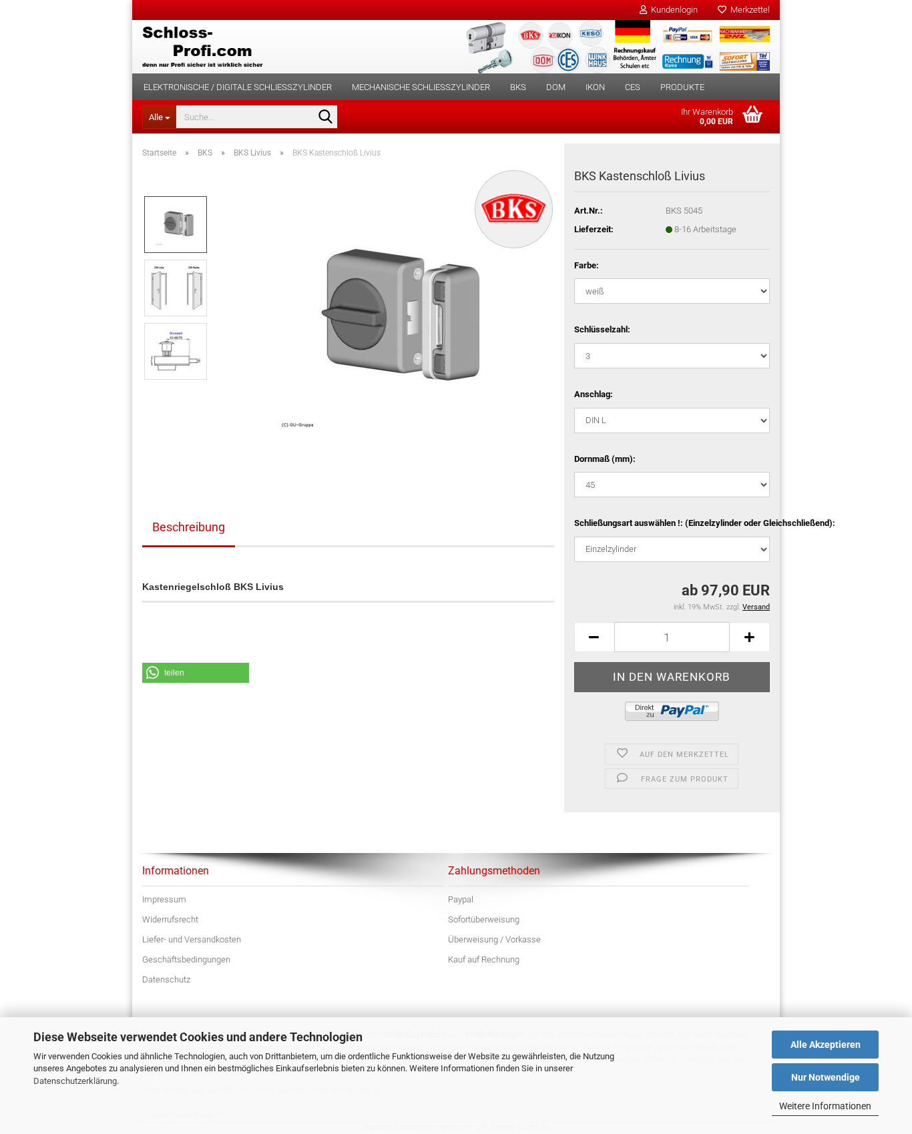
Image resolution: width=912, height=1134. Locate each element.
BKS (518, 87)
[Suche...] (325, 117)
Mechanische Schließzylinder (421, 87)
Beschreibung (188, 527)
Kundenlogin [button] (672, 10)
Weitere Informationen (825, 1106)
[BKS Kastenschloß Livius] (386, 319)
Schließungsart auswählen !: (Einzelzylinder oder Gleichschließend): (672, 523)
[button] (594, 637)
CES (632, 87)
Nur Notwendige (825, 1077)
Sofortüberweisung (483, 919)
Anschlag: (593, 394)
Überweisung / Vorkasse (494, 939)
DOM (555, 87)
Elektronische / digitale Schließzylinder (238, 87)
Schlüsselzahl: (602, 329)
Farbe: (586, 265)
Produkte (682, 87)
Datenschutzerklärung (75, 1081)
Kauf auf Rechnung (483, 959)
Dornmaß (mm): (605, 459)
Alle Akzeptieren (825, 1044)
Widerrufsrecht (170, 919)
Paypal (460, 899)
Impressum (164, 899)
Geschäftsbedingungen (186, 959)
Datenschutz (166, 979)
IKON (595, 87)
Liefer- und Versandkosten (191, 939)
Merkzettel (748, 10)
